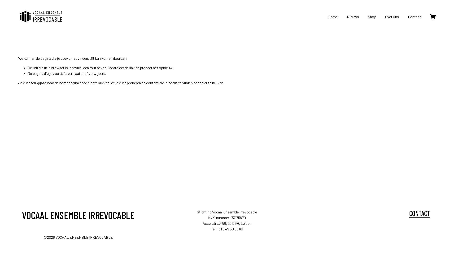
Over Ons (392, 16)
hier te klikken (98, 83)
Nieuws (353, 16)
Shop (372, 16)
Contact (414, 16)
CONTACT (419, 213)
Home (333, 16)
